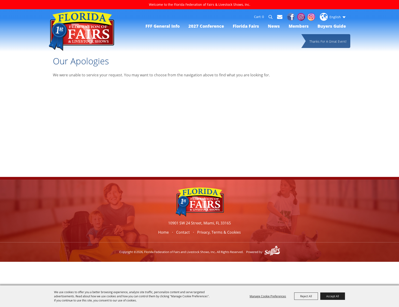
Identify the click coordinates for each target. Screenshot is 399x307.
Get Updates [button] (279, 17)
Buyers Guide (331, 26)
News (274, 26)
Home (163, 232)
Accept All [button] (332, 296)
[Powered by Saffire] (272, 252)
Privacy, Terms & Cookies (219, 232)
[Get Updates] (279, 16)
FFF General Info (162, 26)
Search (273, 17)
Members (299, 26)
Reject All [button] (306, 296)
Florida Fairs (246, 26)
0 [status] (263, 17)
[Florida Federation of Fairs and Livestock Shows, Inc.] (81, 31)
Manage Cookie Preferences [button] (268, 296)
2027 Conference (206, 26)
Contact (183, 232)
